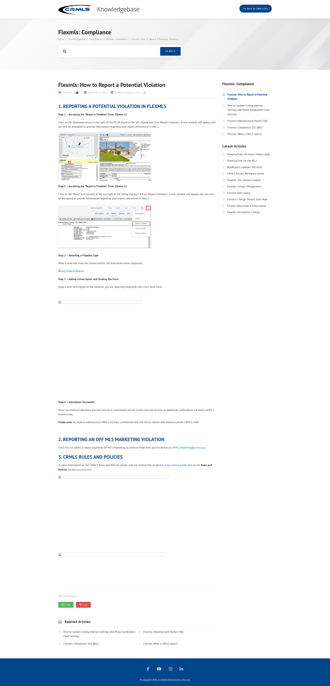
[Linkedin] (181, 669)
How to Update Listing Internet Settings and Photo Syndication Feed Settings (99, 634)
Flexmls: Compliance (116, 39)
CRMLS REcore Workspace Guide (245, 173)
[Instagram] (170, 669)
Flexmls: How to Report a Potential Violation (247, 97)
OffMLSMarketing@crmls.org (188, 447)
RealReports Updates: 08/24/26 (244, 167)
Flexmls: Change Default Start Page (247, 199)
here (67, 447)
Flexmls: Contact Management (244, 186)
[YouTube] (159, 669)
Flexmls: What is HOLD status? (160, 643)
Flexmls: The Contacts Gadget (244, 180)
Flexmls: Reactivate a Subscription (246, 205)
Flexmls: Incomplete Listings (243, 212)
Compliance (96, 39)
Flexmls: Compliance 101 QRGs (80, 643)
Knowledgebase (77, 39)
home (61, 39)
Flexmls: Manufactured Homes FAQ (163, 631)
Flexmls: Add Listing (238, 193)
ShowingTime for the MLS (242, 160)
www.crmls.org (172, 465)
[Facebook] (148, 669)
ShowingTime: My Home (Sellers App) (248, 154)
